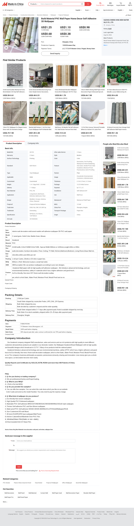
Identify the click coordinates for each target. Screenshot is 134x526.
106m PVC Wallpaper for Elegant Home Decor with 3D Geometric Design (123, 222)
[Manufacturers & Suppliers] (12, 4)
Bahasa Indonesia (121, 514)
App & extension (108, 10)
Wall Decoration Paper (72, 493)
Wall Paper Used (57, 493)
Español (27, 514)
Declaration (87, 518)
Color (78, 158)
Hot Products (18, 512)
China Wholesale (59, 512)
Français (41, 514)
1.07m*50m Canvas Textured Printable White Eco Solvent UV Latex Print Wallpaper (123, 267)
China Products (29, 512)
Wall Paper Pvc (9, 497)
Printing (32, 158)
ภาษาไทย (99, 514)
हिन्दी (93, 514)
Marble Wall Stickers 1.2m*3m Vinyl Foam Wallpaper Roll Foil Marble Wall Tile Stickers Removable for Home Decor (123, 237)
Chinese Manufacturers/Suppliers (43, 512)
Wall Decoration (9, 493)
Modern (79, 155)
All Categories (9, 10)
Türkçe (105, 514)
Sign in (130, 5)
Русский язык (49, 514)
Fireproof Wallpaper (52, 483)
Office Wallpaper (67, 483)
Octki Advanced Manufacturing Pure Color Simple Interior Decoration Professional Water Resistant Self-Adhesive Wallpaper (123, 164)
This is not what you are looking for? (27, 471)
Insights (116, 512)
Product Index (101, 512)
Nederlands (71, 514)
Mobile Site (109, 512)
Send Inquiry (55, 53)
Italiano (57, 514)
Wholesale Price (70, 512)
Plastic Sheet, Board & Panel (22, 483)
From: (12, 441)
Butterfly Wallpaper (82, 483)
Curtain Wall (44, 493)
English (21, 514)
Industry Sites (79, 512)
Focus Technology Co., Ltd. (54, 518)
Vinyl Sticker (38, 483)
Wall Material (32, 493)
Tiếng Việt (112, 514)
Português (34, 514)
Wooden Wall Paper (89, 493)
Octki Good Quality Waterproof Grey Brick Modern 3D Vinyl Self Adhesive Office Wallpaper (123, 149)
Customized (33, 181)
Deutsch (63, 514)
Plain (78, 173)
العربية (77, 514)
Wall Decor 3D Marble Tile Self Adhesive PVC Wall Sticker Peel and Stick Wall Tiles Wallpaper (123, 252)
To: (14, 445)
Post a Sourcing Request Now (49, 471)
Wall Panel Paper (23, 497)
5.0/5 (109, 28)
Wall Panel (21, 493)
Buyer (87, 10)
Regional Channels (90, 512)
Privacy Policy (96, 518)
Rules (130, 10)
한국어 (83, 514)
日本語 (88, 514)
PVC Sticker (6, 483)
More (105, 45)
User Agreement (78, 518)
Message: (11, 450)
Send (18, 467)
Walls (31, 177)
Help (97, 10)
